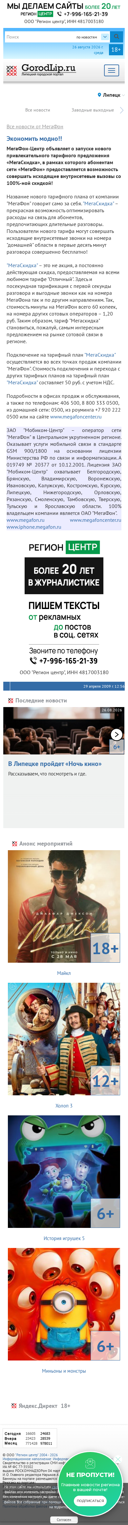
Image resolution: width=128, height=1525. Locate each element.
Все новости (37, 110)
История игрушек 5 (79, 1222)
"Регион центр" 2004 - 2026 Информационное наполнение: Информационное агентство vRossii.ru (58, 1457)
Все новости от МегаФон (35, 126)
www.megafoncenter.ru (76, 416)
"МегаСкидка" (98, 203)
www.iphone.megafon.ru (34, 526)
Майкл (88, 956)
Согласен (64, 1519)
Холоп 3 (87, 1089)
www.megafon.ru (38, 520)
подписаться (90, 1501)
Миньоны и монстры (78, 1354)
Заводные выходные (93, 110)
